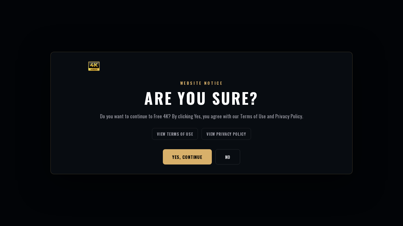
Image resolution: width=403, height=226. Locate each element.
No (228, 157)
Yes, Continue (187, 157)
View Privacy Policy (226, 134)
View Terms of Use (175, 134)
